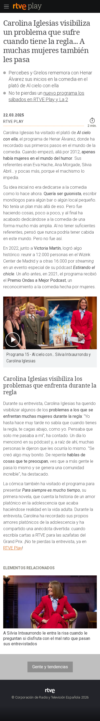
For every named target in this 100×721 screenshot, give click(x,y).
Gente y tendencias (50, 666)
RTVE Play (12, 548)
